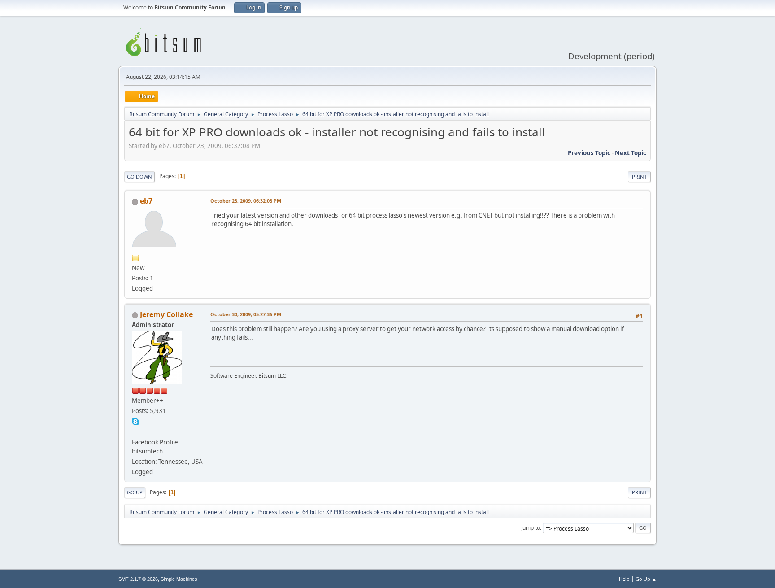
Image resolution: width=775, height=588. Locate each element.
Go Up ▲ (646, 578)
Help (624, 578)
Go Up (135, 492)
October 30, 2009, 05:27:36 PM (245, 314)
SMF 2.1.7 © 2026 (138, 579)
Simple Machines (179, 579)
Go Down (139, 176)
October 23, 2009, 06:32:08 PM (245, 200)
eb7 (146, 201)
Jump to (530, 527)
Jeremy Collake (166, 314)
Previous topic (589, 153)
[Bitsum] (135, 431)
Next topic (630, 153)
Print (639, 176)
